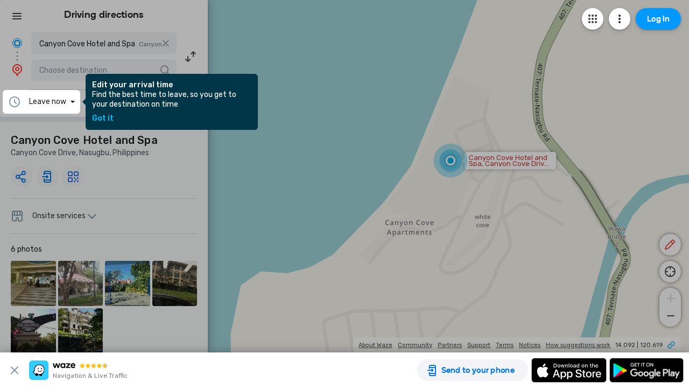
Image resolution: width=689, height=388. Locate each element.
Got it (103, 118)
